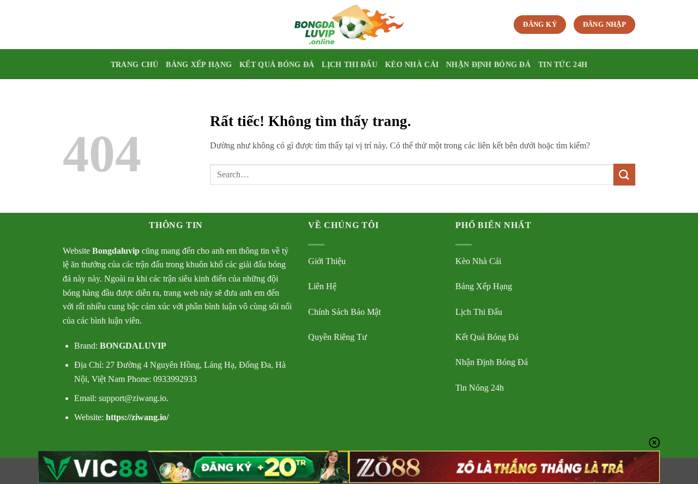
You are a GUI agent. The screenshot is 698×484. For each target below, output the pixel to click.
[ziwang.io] (349, 24)
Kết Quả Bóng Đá (487, 337)
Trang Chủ (135, 64)
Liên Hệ (322, 286)
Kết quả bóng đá (276, 64)
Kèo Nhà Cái (478, 261)
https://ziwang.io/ (136, 417)
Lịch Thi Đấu (478, 311)
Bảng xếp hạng (199, 64)
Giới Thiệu (327, 261)
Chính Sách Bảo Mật (344, 311)
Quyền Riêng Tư (337, 337)
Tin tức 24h (562, 64)
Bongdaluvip (116, 250)
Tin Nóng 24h (479, 387)
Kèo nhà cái (411, 64)
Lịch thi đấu (349, 64)
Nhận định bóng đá (488, 64)
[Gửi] (624, 174)
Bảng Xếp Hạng (483, 286)
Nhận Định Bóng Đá (491, 362)
